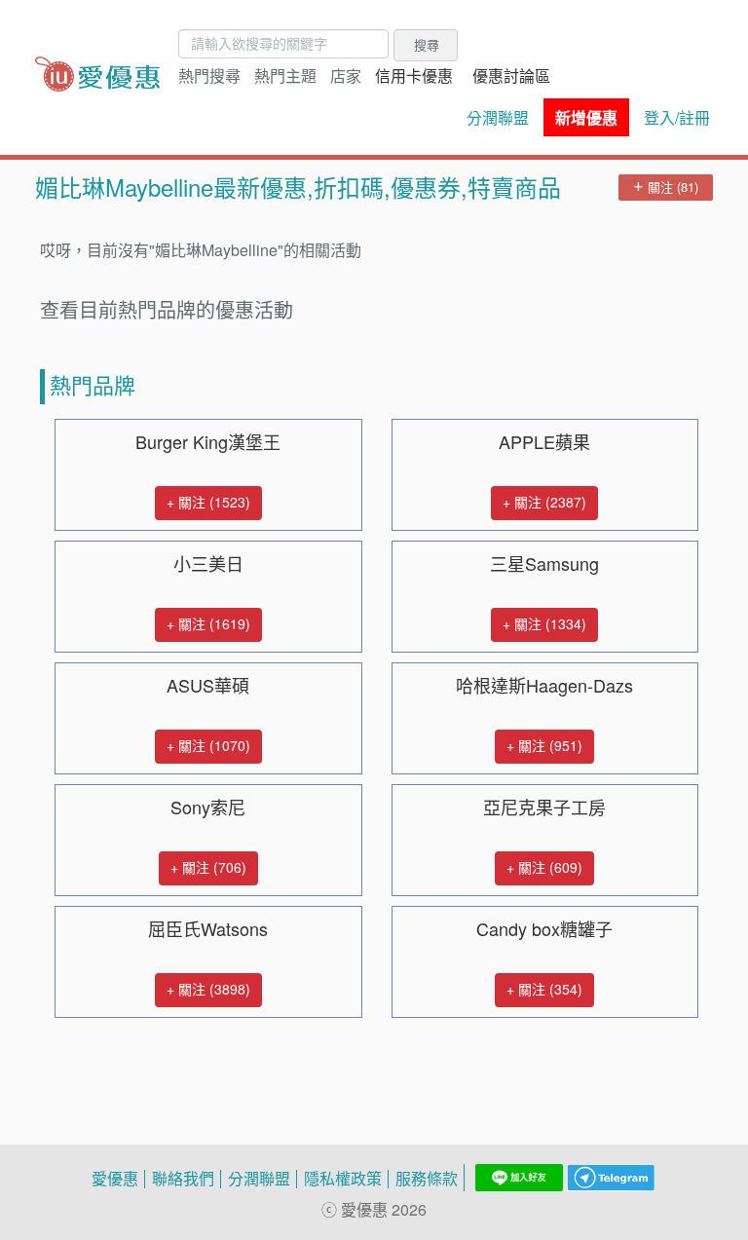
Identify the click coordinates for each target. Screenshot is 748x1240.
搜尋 (426, 45)
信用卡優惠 (414, 76)
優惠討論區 (511, 76)
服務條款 (426, 1178)
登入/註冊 (677, 118)
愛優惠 (115, 1178)
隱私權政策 (343, 1178)
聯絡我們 (183, 1178)
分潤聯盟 (498, 118)
